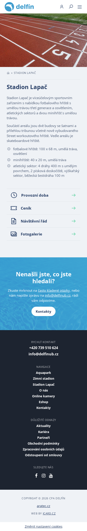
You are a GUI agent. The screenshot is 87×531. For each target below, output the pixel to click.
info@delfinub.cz (57, 295)
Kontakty (43, 311)
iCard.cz (49, 513)
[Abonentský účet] (62, 6)
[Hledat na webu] (71, 6)
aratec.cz (43, 506)
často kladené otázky (54, 290)
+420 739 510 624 (43, 347)
